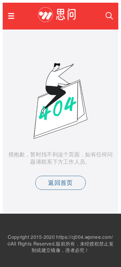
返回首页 (60, 182)
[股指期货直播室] (60, 20)
